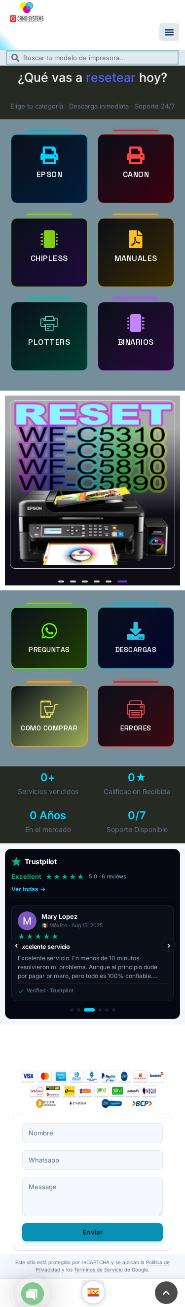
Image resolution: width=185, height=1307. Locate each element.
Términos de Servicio (98, 1269)
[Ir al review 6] (113, 1010)
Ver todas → (28, 889)
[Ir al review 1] (72, 1010)
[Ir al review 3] (89, 1010)
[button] (169, 32)
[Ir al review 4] (100, 1010)
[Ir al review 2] (78, 1010)
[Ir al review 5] (107, 1010)
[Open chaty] (32, 1293)
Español (93, 1292)
